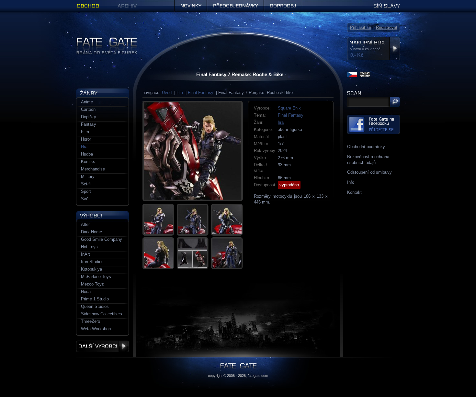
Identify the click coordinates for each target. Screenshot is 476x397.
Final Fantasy (200, 92)
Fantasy (88, 124)
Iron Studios (92, 261)
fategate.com (258, 376)
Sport (86, 191)
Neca (86, 291)
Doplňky (88, 116)
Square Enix (289, 108)
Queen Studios (95, 306)
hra (281, 122)
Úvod (167, 92)
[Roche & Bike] (192, 151)
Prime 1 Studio (95, 299)
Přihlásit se (360, 27)
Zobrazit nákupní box (394, 48)
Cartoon (88, 109)
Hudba (87, 154)
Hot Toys (89, 246)
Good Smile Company (101, 239)
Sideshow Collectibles (101, 313)
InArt (85, 254)
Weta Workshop (96, 328)
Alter (85, 224)
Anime (87, 101)
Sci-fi (86, 183)
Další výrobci (102, 346)
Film (85, 131)
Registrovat (386, 27)
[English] (365, 74)
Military (88, 176)
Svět (85, 198)
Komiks (88, 161)
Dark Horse (91, 231)
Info (350, 182)
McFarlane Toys (96, 276)
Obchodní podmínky (366, 146)
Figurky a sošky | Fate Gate (102, 39)
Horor (86, 139)
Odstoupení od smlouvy (369, 172)
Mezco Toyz (92, 284)
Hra (179, 92)
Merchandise (93, 169)
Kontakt (354, 192)
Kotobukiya (91, 269)
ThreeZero (90, 321)
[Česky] (352, 74)
